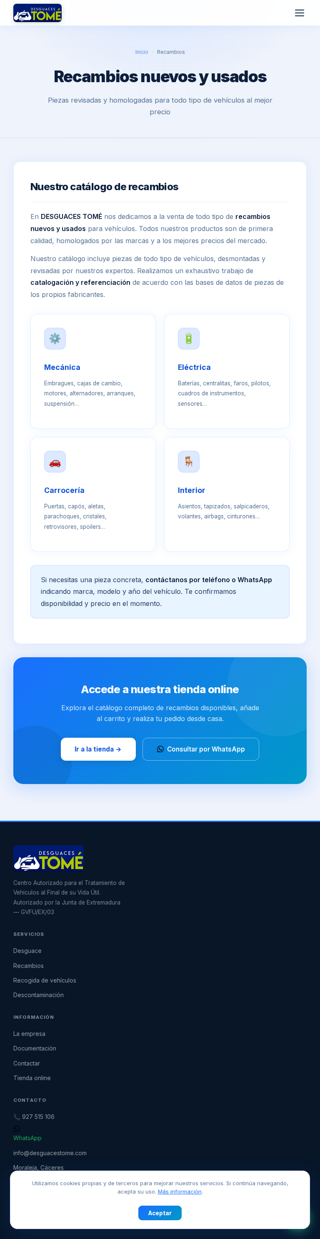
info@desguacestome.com (50, 1153)
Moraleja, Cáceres (38, 1167)
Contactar (26, 1063)
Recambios (28, 966)
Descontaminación (38, 995)
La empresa (29, 1033)
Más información (180, 1191)
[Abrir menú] (299, 13)
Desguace (27, 950)
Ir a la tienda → (98, 749)
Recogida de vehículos (44, 980)
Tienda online (32, 1078)
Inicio (141, 52)
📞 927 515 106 (34, 1116)
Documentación (34, 1048)
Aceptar (160, 1213)
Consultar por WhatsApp (206, 749)
